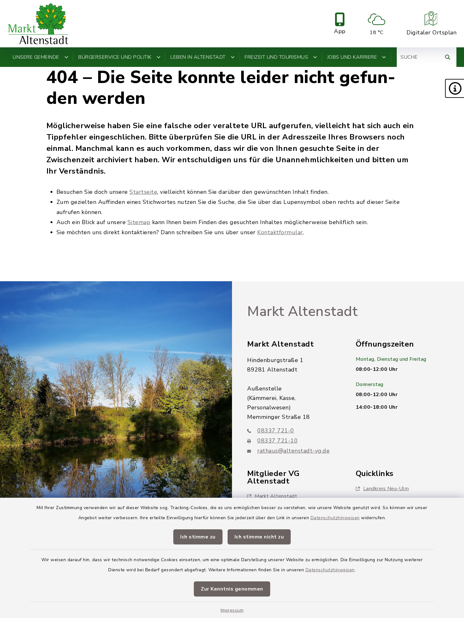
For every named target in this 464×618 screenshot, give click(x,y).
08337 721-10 (277, 440)
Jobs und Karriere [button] (352, 57)
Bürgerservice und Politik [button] (115, 57)
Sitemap (139, 222)
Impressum (232, 610)
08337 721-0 (275, 430)
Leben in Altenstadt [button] (198, 57)
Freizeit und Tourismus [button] (276, 57)
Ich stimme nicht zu (259, 536)
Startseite (143, 192)
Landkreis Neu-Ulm (386, 488)
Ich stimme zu (198, 536)
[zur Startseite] (38, 23)
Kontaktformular (280, 232)
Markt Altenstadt (302, 311)
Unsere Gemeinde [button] (36, 57)
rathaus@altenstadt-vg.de (293, 451)
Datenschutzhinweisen (335, 518)
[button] (454, 88)
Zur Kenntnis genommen (232, 588)
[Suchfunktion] (447, 57)
